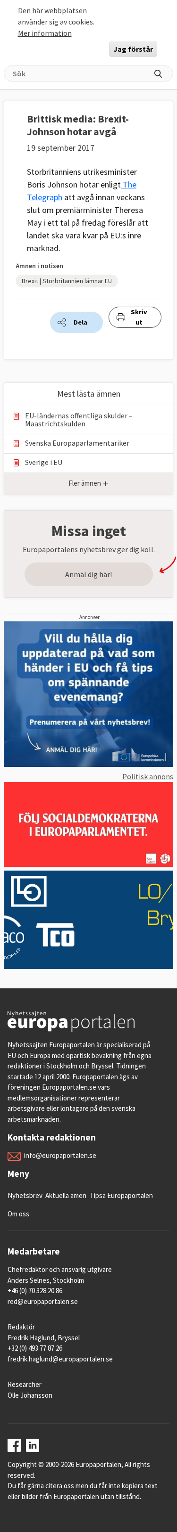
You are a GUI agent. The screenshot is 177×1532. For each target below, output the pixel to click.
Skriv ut (139, 317)
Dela (80, 322)
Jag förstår (133, 49)
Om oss (18, 1213)
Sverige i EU (43, 462)
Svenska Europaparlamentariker (77, 443)
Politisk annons (147, 776)
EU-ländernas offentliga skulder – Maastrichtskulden (79, 420)
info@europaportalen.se (60, 1155)
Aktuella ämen (65, 1195)
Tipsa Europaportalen (121, 1195)
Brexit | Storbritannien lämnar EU (67, 281)
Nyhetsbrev (25, 1195)
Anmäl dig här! (88, 574)
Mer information (45, 33)
